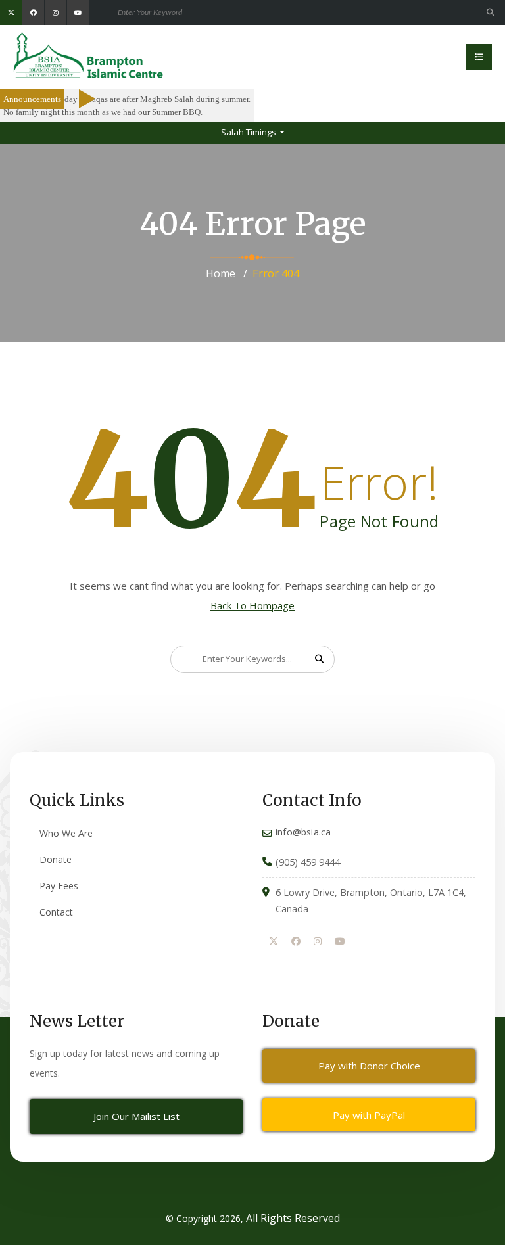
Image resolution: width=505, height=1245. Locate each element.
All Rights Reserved (293, 1218)
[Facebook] (296, 942)
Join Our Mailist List (136, 1116)
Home (220, 273)
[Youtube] (340, 942)
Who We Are (66, 833)
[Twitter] (273, 942)
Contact (56, 912)
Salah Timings (249, 132)
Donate (55, 859)
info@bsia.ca (303, 832)
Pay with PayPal (369, 1114)
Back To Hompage (252, 605)
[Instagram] (318, 942)
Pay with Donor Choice (369, 1065)
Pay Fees (58, 886)
